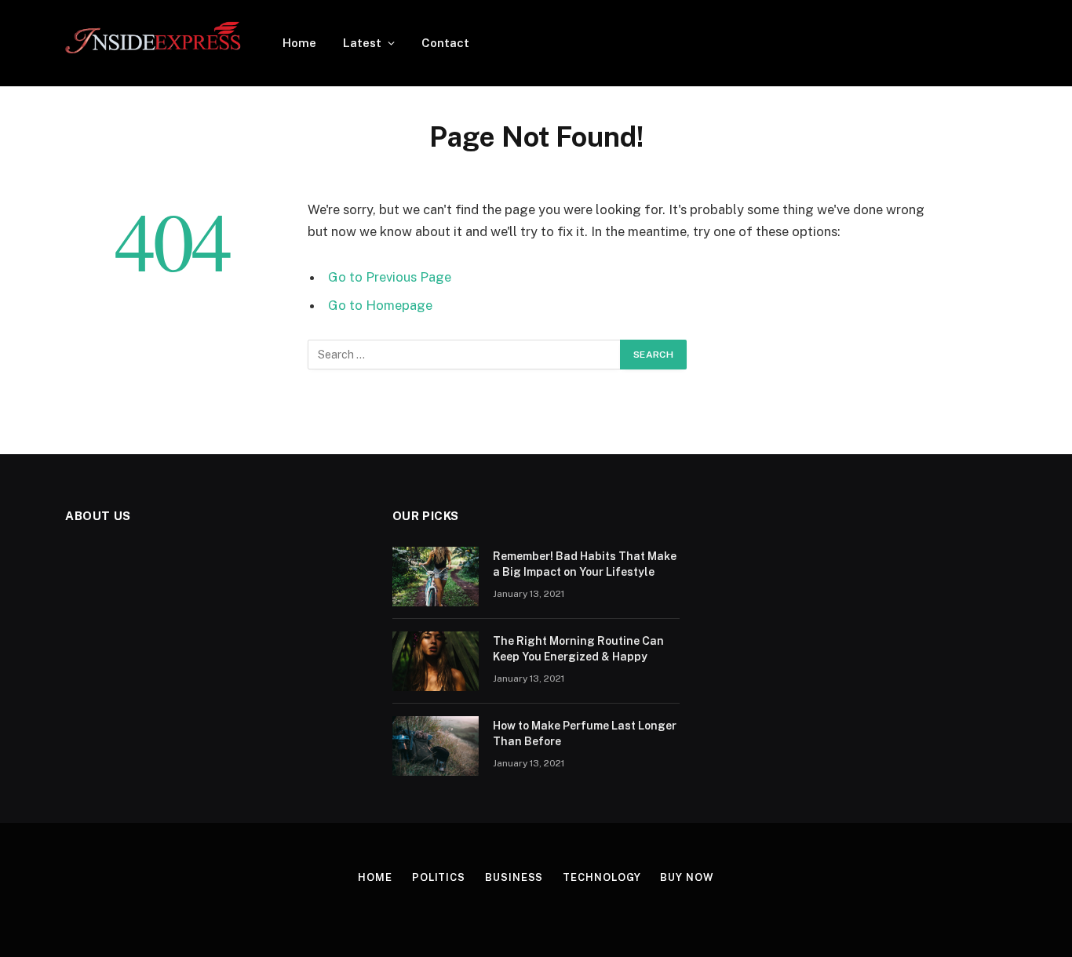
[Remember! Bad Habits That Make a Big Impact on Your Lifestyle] (435, 576)
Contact (445, 42)
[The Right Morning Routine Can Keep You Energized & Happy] (435, 661)
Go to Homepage (380, 305)
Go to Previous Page (389, 277)
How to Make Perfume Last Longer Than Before (584, 733)
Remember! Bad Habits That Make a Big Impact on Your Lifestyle (584, 564)
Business (514, 877)
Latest (362, 42)
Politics (438, 877)
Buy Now (686, 877)
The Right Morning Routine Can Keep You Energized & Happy (578, 649)
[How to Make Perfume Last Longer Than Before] (435, 746)
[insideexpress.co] (153, 43)
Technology (601, 877)
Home (299, 42)
